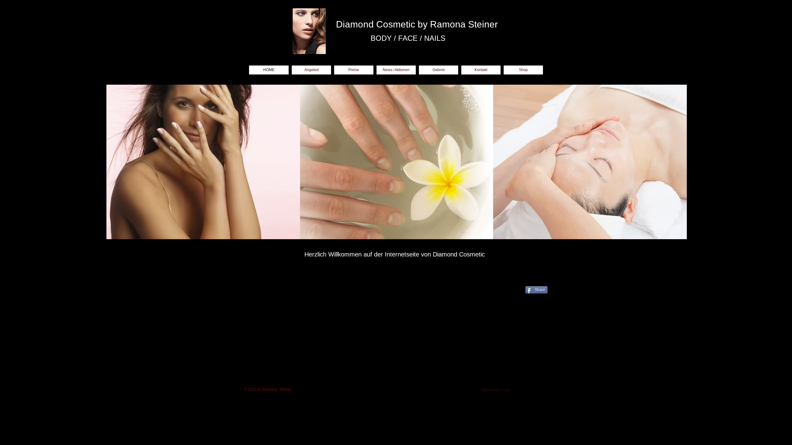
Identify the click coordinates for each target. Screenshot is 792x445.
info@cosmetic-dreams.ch (309, 300)
